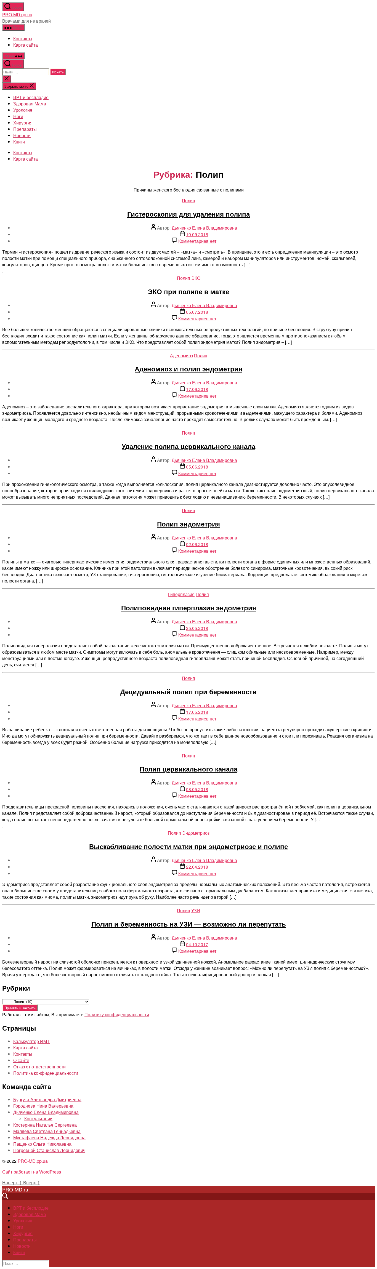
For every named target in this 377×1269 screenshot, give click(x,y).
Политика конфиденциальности (45, 1073)
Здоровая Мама (29, 103)
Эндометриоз (195, 833)
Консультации (38, 1118)
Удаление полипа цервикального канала (188, 446)
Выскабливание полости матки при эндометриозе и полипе (188, 846)
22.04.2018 (197, 867)
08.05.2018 (197, 789)
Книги (19, 142)
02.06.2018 (197, 544)
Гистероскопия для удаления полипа (188, 214)
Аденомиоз (181, 355)
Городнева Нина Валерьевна (43, 1106)
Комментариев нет (197, 241)
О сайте (21, 1060)
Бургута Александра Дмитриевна (47, 1099)
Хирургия (23, 122)
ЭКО (195, 278)
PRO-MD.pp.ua (17, 14)
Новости (22, 135)
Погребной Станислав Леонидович (49, 1150)
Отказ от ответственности (39, 1066)
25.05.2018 (197, 628)
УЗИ (195, 910)
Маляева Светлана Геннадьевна (47, 1131)
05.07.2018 (197, 312)
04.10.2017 (197, 944)
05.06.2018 (197, 467)
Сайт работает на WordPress (31, 1172)
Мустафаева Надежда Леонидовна (49, 1137)
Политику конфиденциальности (116, 1014)
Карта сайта (25, 45)
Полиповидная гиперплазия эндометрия (188, 607)
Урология (22, 110)
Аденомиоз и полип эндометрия (188, 368)
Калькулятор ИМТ (31, 1041)
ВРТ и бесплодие (31, 97)
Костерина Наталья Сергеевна (45, 1125)
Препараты (25, 129)
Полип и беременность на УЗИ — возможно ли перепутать (188, 924)
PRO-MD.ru (15, 1189)
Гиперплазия (181, 594)
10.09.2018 (197, 234)
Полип (188, 200)
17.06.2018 (197, 389)
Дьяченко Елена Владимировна (204, 228)
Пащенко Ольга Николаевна (42, 1144)
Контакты (22, 38)
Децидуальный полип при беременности (188, 691)
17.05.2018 (197, 712)
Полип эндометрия (188, 523)
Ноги (18, 116)
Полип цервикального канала (188, 768)
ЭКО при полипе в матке (188, 291)
